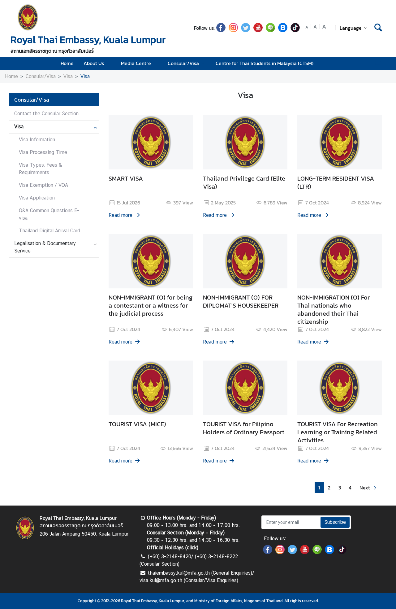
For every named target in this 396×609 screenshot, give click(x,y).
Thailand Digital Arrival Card (49, 231)
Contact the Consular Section (46, 113)
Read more (120, 215)
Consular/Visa (183, 63)
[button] (368, 487)
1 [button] (319, 487)
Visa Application (37, 198)
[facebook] (221, 30)
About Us (94, 63)
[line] (270, 30)
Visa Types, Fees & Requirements (40, 168)
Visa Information (37, 139)
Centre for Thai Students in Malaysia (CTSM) (264, 63)
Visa (68, 76)
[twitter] (245, 30)
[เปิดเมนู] (377, 63)
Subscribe (335, 522)
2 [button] (329, 487)
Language (351, 28)
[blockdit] (283, 30)
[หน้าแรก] (27, 17)
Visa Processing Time (43, 152)
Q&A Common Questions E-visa (49, 214)
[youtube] (258, 30)
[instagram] (233, 30)
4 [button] (350, 487)
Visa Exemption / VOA (43, 185)
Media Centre (136, 63)
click (192, 547)
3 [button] (339, 487)
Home (67, 63)
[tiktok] (295, 30)
